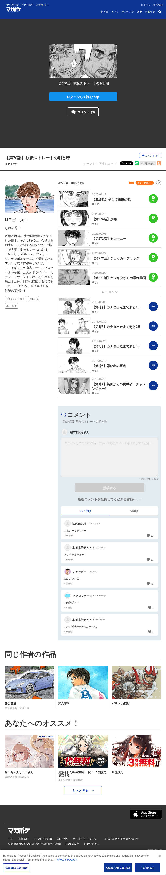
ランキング (128, 11)
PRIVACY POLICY (66, 859)
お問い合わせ (92, 844)
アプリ (115, 11)
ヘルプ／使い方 (43, 839)
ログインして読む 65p (83, 96)
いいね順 (85, 511)
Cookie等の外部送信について (121, 839)
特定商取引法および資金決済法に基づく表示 (34, 844)
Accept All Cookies (118, 868)
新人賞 (104, 11)
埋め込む (150, 163)
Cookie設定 (72, 844)
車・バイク (11, 305)
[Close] (159, 856)
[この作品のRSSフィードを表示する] (159, 163)
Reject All (147, 868)
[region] (83, 862)
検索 (160, 12)
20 (152, 559)
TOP (10, 839)
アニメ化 (34, 298)
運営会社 (23, 839)
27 (152, 535)
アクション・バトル (15, 298)
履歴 (139, 11)
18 (152, 583)
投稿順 (134, 511)
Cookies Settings (16, 868)
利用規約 (62, 839)
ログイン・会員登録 (152, 4)
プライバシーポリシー (86, 839)
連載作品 (150, 11)
